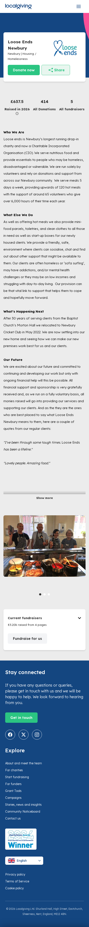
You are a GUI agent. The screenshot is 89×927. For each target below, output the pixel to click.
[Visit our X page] (24, 735)
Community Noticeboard (22, 811)
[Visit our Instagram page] (37, 735)
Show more (44, 498)
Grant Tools (13, 791)
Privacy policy (15, 874)
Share (59, 70)
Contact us (13, 818)
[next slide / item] (82, 556)
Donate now (24, 70)
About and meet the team (23, 763)
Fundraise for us (27, 638)
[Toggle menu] (78, 6)
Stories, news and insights (23, 805)
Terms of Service (17, 881)
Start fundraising (17, 777)
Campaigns (13, 798)
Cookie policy (14, 888)
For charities (14, 770)
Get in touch (21, 717)
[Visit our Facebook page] (10, 735)
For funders (13, 784)
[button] (17, 106)
